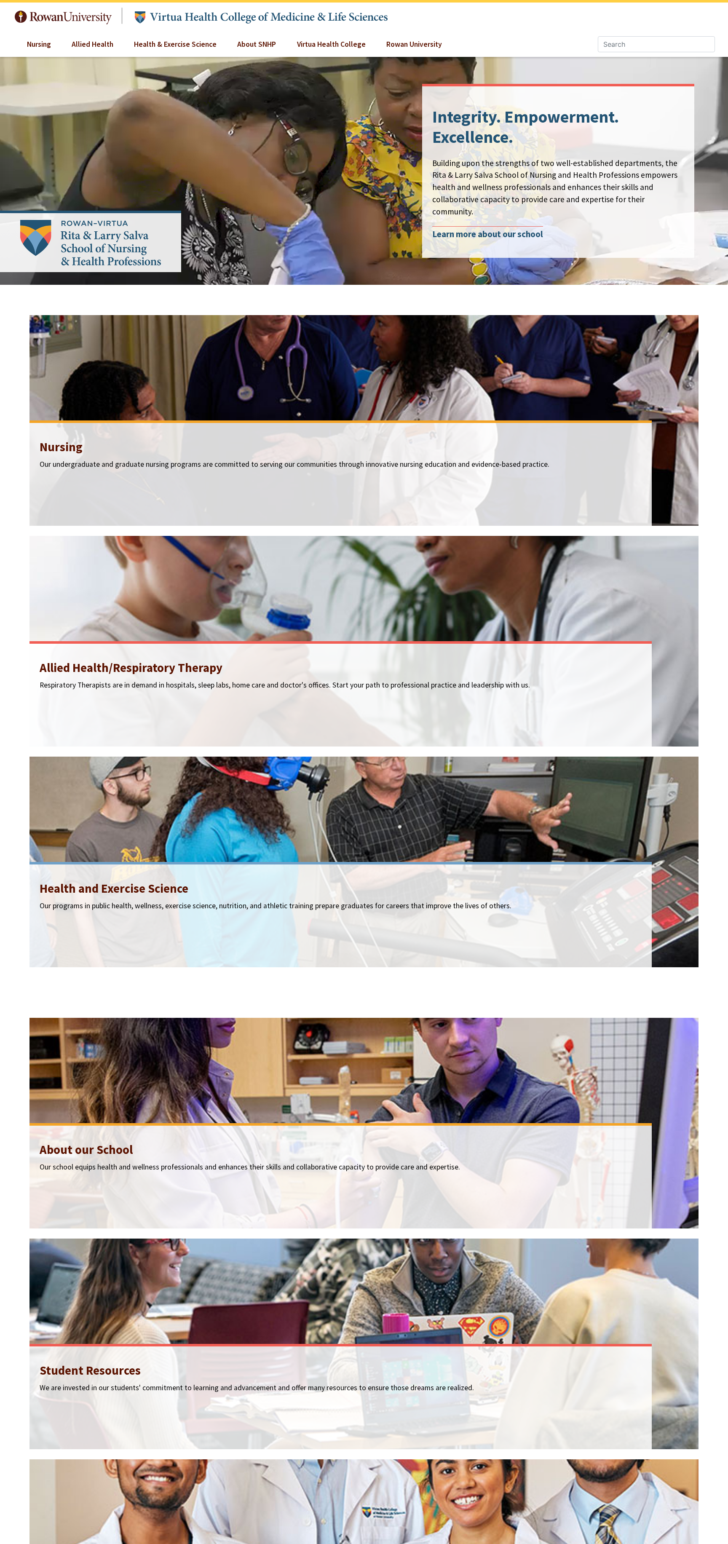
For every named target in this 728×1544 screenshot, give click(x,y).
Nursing (39, 44)
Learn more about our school (487, 234)
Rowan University (63, 15)
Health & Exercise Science (175, 44)
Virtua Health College (331, 44)
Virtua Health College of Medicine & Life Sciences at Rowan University (261, 16)
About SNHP (256, 44)
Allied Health (92, 44)
